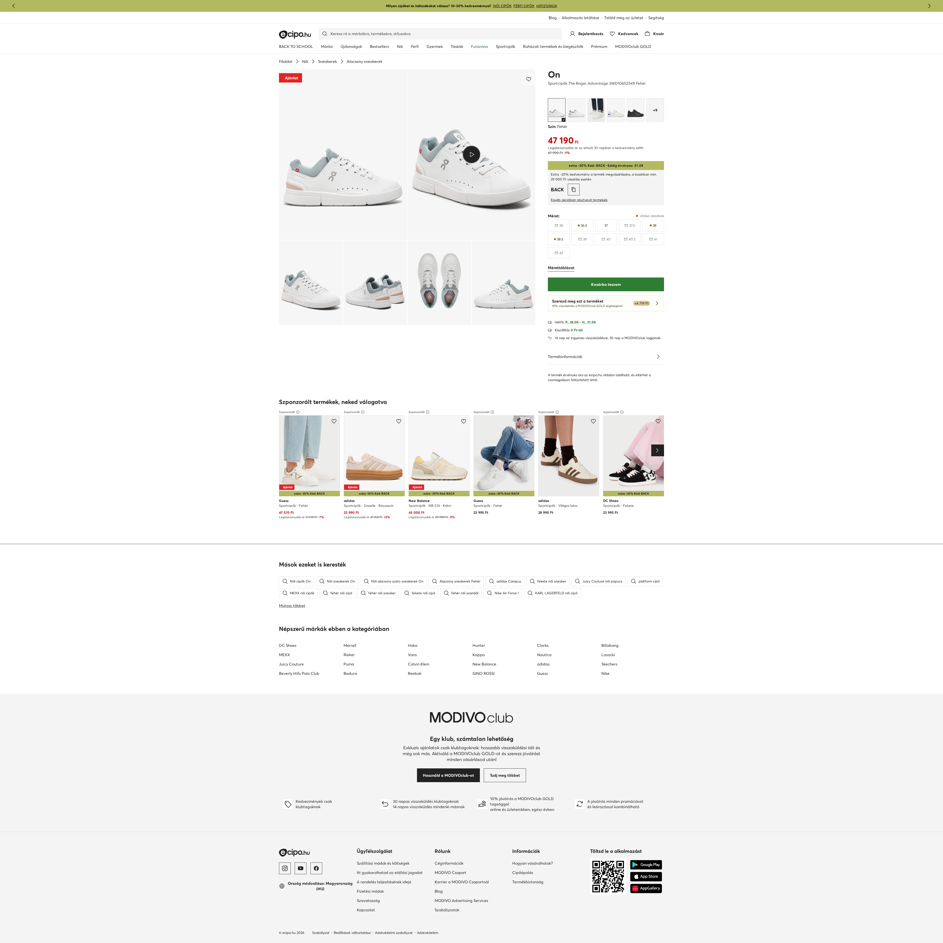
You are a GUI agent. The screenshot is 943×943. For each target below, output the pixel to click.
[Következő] (929, 6)
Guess (542, 673)
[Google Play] (646, 865)
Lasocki (608, 654)
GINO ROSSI (483, 673)
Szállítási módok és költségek (383, 863)
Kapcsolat (366, 909)
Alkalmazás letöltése (580, 17)
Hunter (478, 645)
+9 (655, 110)
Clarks (543, 645)
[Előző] (14, 6)
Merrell (350, 645)
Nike (605, 673)
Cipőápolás (522, 872)
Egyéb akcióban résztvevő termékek (579, 200)
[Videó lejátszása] (472, 154)
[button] (343, 154)
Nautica (544, 654)
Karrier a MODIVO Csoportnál (462, 881)
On (554, 74)
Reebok (414, 673)
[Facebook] (316, 868)
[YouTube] (300, 868)
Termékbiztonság (527, 881)
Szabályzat (320, 932)
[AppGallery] (646, 888)
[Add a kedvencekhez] (529, 79)
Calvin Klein (418, 664)
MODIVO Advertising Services (461, 900)
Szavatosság (368, 900)
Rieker (349, 654)
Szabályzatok (447, 909)
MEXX (284, 654)
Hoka (412, 645)
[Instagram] (285, 868)
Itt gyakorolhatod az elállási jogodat (390, 872)
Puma (349, 664)
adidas (543, 664)
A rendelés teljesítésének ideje (384, 881)
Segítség (656, 17)
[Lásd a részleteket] (658, 356)
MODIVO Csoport (450, 872)
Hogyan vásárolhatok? (532, 863)
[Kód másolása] (574, 189)
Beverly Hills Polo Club (299, 673)
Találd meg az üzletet (623, 17)
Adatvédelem (427, 932)
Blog (553, 17)
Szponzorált (287, 412)
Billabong (610, 645)
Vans (412, 654)
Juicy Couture (291, 664)
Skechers (609, 664)
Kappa (478, 654)
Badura (350, 673)
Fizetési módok (370, 891)
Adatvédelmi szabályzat (394, 932)
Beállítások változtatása (352, 932)
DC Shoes (287, 645)
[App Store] (646, 877)
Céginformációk (449, 863)
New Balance (484, 664)
